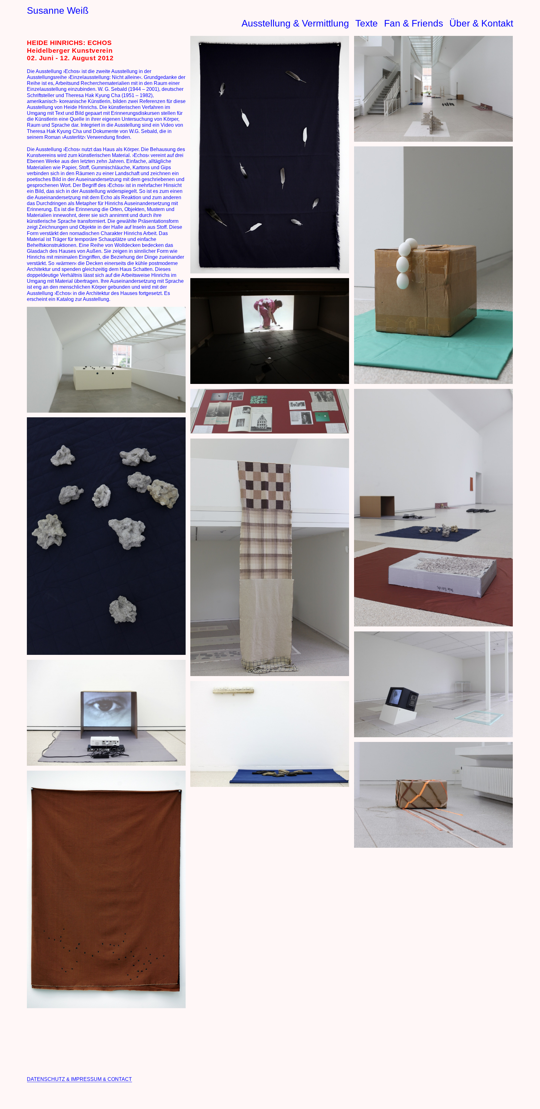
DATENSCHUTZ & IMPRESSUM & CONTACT (79, 1079)
